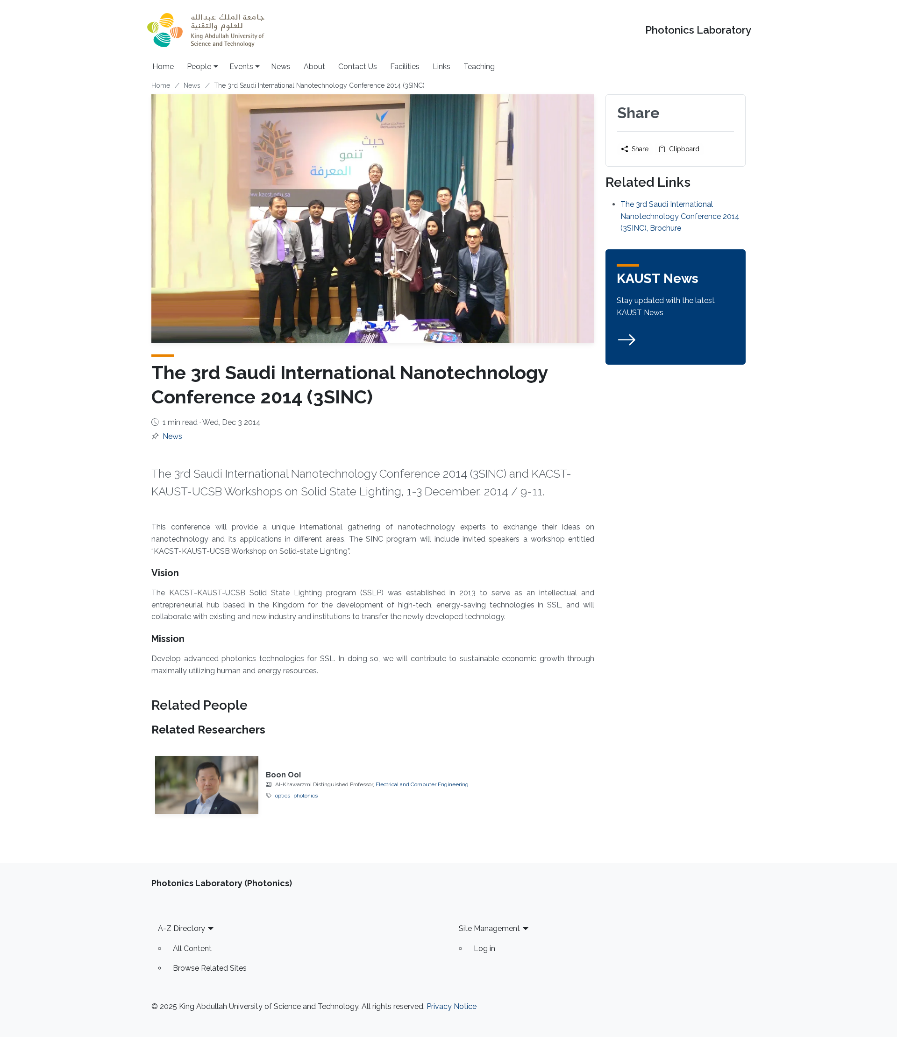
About (314, 66)
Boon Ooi (283, 774)
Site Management (489, 928)
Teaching (479, 66)
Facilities (405, 66)
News (281, 66)
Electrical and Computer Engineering (422, 784)
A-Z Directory (181, 928)
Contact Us (357, 66)
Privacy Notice (452, 1006)
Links (441, 66)
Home (163, 66)
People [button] (199, 66)
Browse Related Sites (210, 968)
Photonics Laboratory (698, 30)
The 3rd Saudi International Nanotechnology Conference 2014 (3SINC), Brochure (680, 216)
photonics (305, 795)
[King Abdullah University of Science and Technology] (205, 30)
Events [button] (241, 66)
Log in (484, 948)
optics (282, 795)
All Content (192, 948)
